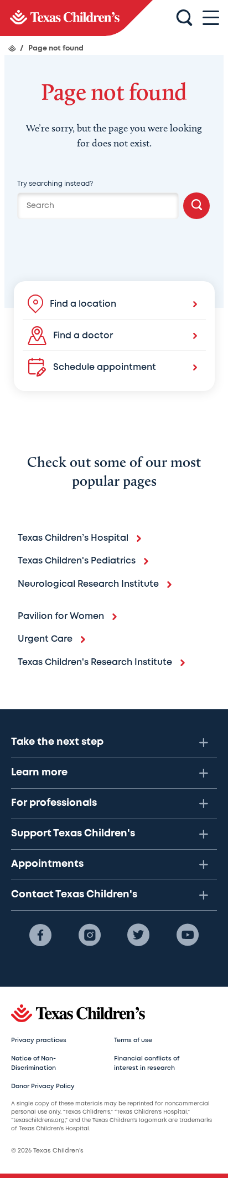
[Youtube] (187, 935)
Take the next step (57, 742)
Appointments (47, 864)
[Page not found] (76, 18)
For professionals (54, 803)
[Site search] (184, 18)
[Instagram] (89, 935)
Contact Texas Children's (74, 894)
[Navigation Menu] (211, 18)
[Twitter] (138, 935)
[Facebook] (40, 935)
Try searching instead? (55, 184)
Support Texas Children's (73, 833)
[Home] (12, 48)
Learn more (39, 772)
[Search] (196, 205)
